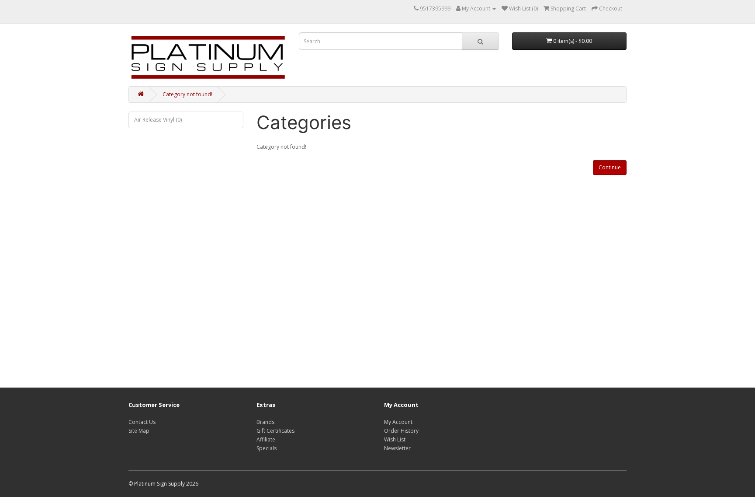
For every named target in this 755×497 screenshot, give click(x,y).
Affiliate (265, 439)
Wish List (394, 439)
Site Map (138, 430)
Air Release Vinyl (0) (158, 119)
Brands (265, 422)
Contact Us (142, 422)
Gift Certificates (275, 430)
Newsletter (397, 448)
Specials (266, 448)
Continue (610, 167)
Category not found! (187, 94)
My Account (398, 422)
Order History (401, 430)
